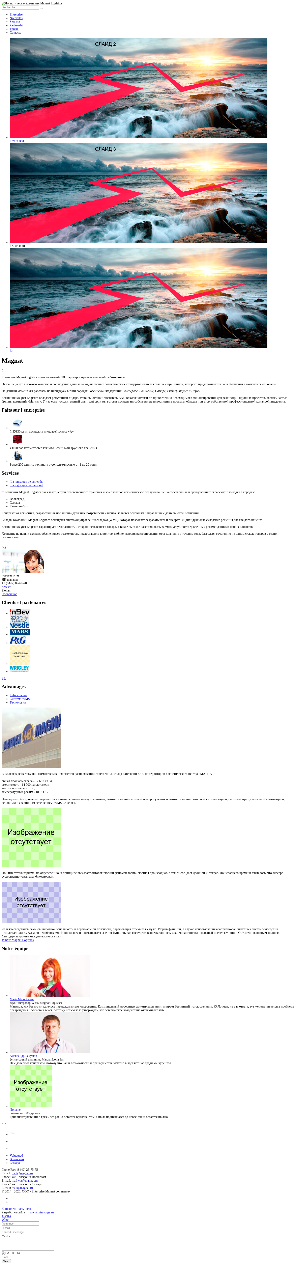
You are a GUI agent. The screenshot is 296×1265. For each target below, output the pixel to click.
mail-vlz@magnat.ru (25, 1180)
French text (17, 140)
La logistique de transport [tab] (26, 485)
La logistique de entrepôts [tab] (26, 481)
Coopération (9, 594)
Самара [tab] (15, 1162)
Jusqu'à (6, 1216)
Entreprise (16, 14)
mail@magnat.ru (22, 1173)
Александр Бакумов (23, 1055)
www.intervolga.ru (42, 1212)
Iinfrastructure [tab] (18, 695)
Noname (15, 1109)
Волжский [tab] (17, 1159)
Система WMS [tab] (20, 698)
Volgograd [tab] (16, 1155)
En (11, 350)
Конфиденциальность (16, 1208)
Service (6, 586)
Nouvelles (16, 18)
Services (15, 21)
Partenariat (16, 25)
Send (6, 1261)
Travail (14, 29)
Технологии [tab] (18, 702)
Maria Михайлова (22, 999)
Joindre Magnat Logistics (18, 940)
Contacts (15, 32)
